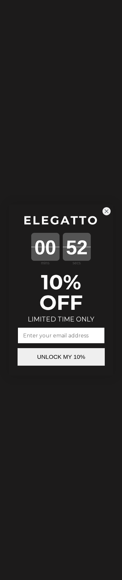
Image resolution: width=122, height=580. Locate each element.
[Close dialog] (106, 211)
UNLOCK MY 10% (61, 357)
